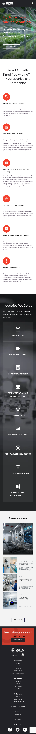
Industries (18, 714)
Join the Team (18, 666)
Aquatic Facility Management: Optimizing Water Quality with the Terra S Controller (26, 563)
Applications (18, 719)
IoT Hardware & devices (18, 701)
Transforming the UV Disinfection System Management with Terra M (25, 599)
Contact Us (18, 668)
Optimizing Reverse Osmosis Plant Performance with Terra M (25, 581)
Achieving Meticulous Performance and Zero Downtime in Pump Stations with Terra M (18, 547)
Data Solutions (18, 699)
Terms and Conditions (18, 673)
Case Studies (18, 686)
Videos (18, 683)
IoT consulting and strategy (18, 706)
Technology (18, 717)
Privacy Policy (18, 670)
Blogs (18, 688)
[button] (32, 3)
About (18, 663)
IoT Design (18, 697)
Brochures (18, 681)
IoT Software (18, 704)
